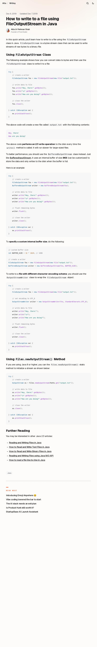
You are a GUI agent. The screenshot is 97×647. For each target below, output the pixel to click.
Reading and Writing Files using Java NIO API (31, 455)
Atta (4, 3)
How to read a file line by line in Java (27, 460)
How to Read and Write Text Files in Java (29, 447)
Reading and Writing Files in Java (25, 442)
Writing (12, 3)
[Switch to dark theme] (93, 3)
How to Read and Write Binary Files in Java (30, 451)
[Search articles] (87, 3)
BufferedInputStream (20, 157)
